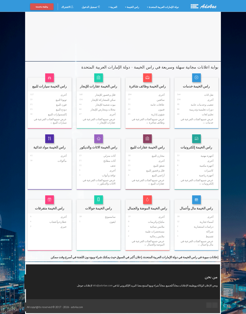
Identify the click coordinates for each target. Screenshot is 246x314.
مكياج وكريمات (156, 221)
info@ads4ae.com (102, 285)
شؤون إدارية (158, 114)
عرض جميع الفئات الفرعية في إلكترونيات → (197, 181)
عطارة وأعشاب (58, 221)
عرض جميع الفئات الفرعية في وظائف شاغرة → (148, 120)
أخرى (210, 99)
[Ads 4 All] (203, 6)
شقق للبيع (159, 165)
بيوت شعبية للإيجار (105, 104)
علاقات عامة (157, 104)
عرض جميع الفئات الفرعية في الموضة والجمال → (148, 242)
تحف (112, 165)
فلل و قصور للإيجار (105, 94)
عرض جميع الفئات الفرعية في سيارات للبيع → (50, 120)
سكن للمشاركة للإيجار (103, 99)
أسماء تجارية (206, 221)
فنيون (161, 109)
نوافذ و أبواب (108, 175)
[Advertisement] (123, 37)
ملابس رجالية (157, 236)
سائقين (161, 99)
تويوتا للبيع (61, 99)
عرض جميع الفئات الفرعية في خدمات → (197, 120)
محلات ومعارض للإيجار (103, 109)
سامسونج (110, 216)
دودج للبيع (61, 109)
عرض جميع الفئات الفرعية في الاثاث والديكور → (99, 181)
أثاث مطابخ (109, 160)
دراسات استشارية (203, 226)
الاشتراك (66, 6)
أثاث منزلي (109, 155)
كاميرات (208, 170)
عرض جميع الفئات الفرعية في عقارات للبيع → (148, 181)
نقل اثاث (208, 94)
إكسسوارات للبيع (57, 114)
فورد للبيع (61, 104)
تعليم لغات (207, 114)
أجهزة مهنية (207, 155)
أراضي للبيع (158, 175)
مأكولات (62, 160)
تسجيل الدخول (90, 6)
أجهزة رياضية (206, 175)
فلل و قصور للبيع (155, 170)
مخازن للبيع (158, 155)
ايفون (112, 221)
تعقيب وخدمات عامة (202, 104)
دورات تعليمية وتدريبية (201, 109)
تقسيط (209, 236)
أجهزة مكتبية (206, 165)
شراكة (209, 231)
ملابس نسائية (157, 226)
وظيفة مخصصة (42, 6)
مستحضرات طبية (155, 231)
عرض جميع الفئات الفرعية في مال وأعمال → (197, 242)
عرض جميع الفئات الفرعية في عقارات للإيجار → (99, 120)
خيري (63, 226)
